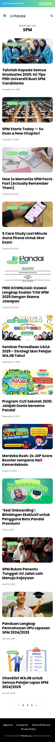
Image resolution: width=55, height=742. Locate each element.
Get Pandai (45, 4)
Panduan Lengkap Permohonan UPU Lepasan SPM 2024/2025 (26, 628)
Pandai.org (26, 735)
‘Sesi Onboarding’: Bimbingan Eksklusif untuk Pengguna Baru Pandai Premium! (26, 517)
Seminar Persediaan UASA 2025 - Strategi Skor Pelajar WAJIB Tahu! (26, 351)
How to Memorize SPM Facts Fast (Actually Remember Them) (27, 183)
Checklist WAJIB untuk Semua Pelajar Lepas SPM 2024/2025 (25, 682)
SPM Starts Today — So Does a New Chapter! (22, 131)
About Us (7, 724)
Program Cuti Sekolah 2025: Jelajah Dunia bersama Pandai (27, 406)
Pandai (23, 44)
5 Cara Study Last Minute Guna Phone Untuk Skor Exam (24, 238)
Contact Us (22, 724)
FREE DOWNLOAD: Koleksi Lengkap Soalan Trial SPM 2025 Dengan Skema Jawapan (25, 295)
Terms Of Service (41, 724)
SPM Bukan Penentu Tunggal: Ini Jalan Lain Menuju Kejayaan (22, 573)
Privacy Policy (28, 729)
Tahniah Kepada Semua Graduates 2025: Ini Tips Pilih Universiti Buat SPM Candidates (24, 77)
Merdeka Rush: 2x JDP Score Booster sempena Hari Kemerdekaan (27, 460)
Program (22, 321)
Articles (12, 44)
